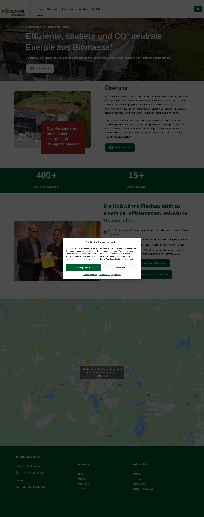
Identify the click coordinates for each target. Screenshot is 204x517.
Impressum (116, 275)
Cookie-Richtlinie (90, 275)
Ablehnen (120, 267)
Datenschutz (104, 275)
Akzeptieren (83, 267)
